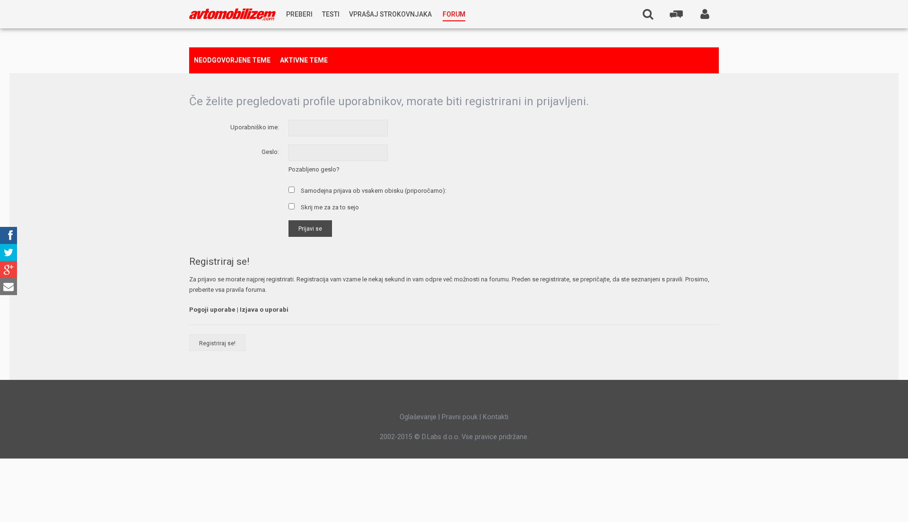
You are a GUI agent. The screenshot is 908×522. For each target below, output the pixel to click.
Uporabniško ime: (254, 127)
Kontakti (495, 417)
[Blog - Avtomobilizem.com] (232, 14)
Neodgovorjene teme (232, 60)
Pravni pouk (460, 417)
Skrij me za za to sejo (329, 207)
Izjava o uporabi (264, 309)
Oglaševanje (418, 417)
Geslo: (270, 151)
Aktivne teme (304, 60)
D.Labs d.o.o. (441, 437)
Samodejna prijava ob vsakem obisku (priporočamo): (372, 190)
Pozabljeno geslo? (314, 169)
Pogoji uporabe (212, 309)
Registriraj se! (217, 343)
